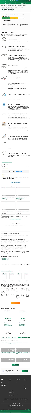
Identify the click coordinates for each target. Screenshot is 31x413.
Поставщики (25, 380)
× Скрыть (29, 409)
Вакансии (10, 380)
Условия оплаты (18, 379)
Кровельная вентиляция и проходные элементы (11, 398)
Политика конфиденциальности (26, 385)
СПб (12, 1)
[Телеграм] (16, 0)
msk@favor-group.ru (11, 392)
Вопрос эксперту (21, 18)
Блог (24, 379)
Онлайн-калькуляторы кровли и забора (3, 385)
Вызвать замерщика (14, 18)
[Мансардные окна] (8, 313)
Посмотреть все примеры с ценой (15, 219)
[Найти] (25, 1)
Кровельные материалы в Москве (12, 406)
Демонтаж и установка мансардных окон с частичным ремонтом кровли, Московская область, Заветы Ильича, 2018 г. (8, 198)
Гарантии (15, 337)
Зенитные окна (23, 318)
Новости (10, 379)
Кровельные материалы (23, 398)
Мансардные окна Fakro (5, 258)
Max (17, 403)
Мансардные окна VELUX (5, 259)
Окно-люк (8, 331)
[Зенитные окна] (23, 313)
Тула (13, 1)
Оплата (3, 337)
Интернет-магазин (8, 3)
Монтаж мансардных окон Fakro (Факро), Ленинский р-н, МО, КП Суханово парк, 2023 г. (7, 211)
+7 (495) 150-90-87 (11, 0)
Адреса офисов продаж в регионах (11, 384)
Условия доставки (18, 380)
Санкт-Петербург (11, 395)
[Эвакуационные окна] (23, 326)
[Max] (17, 0)
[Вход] (27, 1)
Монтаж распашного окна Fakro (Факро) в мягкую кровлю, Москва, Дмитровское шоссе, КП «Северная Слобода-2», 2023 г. (22, 198)
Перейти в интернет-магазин (24, 337)
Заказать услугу (15, 364)
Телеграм (13, 403)
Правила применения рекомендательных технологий (26, 388)
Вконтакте (11, 403)
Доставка (9, 337)
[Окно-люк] (8, 326)
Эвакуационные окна (23, 331)
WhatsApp (15, 403)
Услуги (2, 382)
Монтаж (2, 379)
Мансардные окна (8, 318)
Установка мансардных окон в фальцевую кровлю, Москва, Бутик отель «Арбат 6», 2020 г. (22, 211)
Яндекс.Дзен (19, 403)
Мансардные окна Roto (5, 260)
